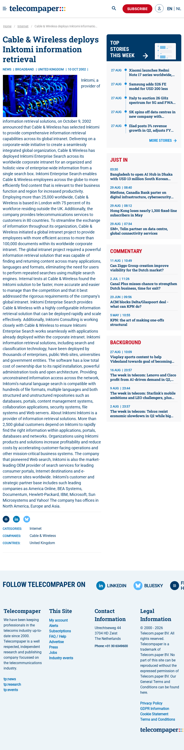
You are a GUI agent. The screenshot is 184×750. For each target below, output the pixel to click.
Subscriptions (60, 631)
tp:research (12, 684)
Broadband (25, 69)
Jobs (53, 652)
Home (7, 26)
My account (58, 620)
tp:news (10, 679)
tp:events (11, 690)
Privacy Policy (151, 703)
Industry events (61, 658)
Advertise (56, 642)
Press (53, 647)
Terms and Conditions (157, 719)
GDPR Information (154, 708)
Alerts (53, 626)
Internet (23, 26)
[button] (159, 8)
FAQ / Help (57, 636)
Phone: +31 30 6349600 (111, 646)
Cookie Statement (154, 714)
